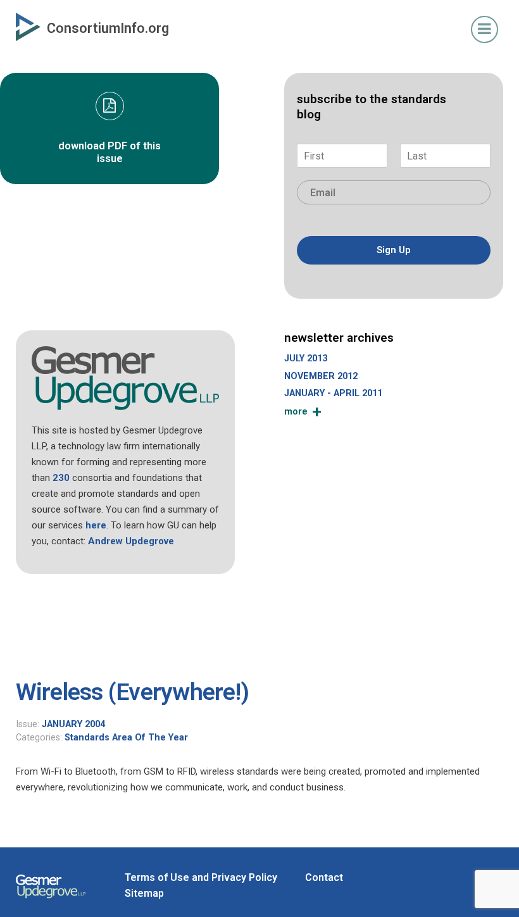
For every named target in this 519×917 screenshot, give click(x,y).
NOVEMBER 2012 (321, 376)
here (95, 525)
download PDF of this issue (109, 152)
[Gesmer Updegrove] (50, 900)
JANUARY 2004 (73, 724)
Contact (324, 877)
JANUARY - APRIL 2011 (333, 393)
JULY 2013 (305, 358)
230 (61, 477)
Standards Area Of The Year (126, 737)
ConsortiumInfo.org (108, 28)
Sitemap (144, 893)
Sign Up (394, 250)
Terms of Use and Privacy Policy (201, 877)
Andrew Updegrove (131, 541)
